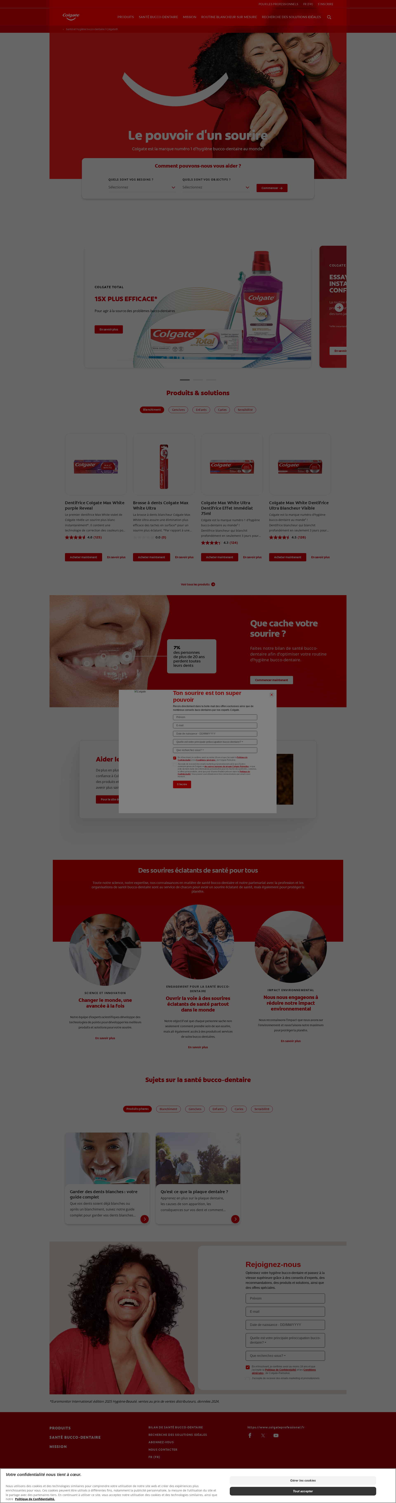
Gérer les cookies (303, 1480)
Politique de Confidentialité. (35, 1499)
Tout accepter (303, 1491)
